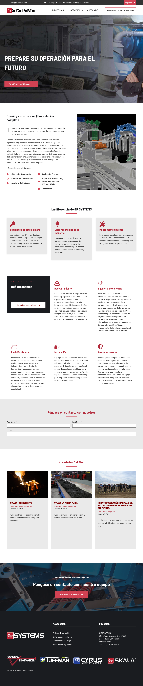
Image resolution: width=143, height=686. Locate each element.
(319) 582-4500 (112, 644)
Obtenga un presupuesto (120, 10)
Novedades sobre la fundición (21, 506)
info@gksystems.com (19, 3)
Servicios (75, 10)
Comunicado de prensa (106, 512)
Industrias (58, 10)
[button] (130, 2)
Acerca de (92, 10)
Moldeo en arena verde (66, 502)
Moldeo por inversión (21, 502)
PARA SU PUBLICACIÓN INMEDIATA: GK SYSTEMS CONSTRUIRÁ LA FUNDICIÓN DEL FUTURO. (115, 505)
